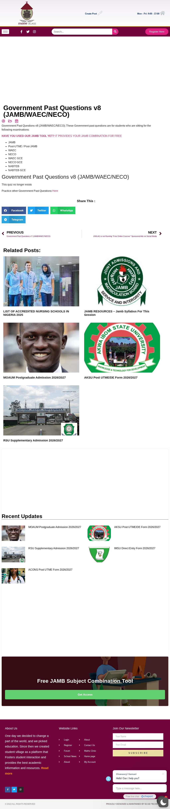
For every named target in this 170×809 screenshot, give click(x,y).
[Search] (115, 32)
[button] (163, 802)
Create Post (91, 13)
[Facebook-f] (21, 31)
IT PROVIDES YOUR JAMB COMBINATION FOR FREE (62, 136)
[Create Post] (100, 13)
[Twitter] (28, 31)
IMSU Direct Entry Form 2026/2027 (134, 548)
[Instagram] (34, 31)
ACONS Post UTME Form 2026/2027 (50, 569)
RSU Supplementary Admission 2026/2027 (33, 440)
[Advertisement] (84, 63)
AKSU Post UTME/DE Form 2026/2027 (110, 377)
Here (55, 190)
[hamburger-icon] (5, 31)
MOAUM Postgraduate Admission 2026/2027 (34, 377)
